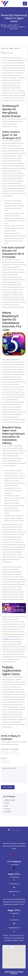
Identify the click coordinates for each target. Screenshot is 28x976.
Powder (6, 803)
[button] (14, 867)
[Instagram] (14, 855)
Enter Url (4, 758)
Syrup (6, 806)
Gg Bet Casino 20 (13, 25)
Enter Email (15, 749)
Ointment (7, 808)
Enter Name (5, 749)
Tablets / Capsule (9, 800)
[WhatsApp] (17, 855)
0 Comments (16, 48)
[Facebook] (10, 855)
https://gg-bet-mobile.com (10, 639)
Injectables (7, 811)
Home (4, 25)
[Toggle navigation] (25, 3)
